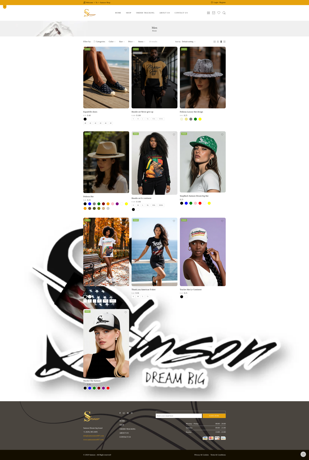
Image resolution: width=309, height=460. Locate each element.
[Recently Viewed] (303, 454)
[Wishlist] (125, 50)
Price (130, 41)
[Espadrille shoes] (106, 77)
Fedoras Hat (88, 196)
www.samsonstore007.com (93, 440)
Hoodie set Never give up (142, 112)
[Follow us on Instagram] (131, 413)
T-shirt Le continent (91, 289)
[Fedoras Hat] (106, 162)
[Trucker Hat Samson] (106, 343)
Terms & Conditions (218, 455)
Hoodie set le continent (141, 198)
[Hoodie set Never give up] (154, 77)
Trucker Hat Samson (92, 381)
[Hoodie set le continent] (154, 163)
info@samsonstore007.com (93, 436)
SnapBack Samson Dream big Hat (194, 196)
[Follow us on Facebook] (119, 413)
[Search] (224, 13)
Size (121, 41)
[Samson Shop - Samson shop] (89, 13)
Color (111, 41)
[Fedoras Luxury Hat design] (203, 77)
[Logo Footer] (91, 416)
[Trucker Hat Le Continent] (203, 252)
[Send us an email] (124, 413)
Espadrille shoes (90, 112)
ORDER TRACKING (145, 13)
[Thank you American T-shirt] (154, 252)
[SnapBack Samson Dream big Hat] (203, 161)
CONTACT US (181, 13)
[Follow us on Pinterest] (128, 413)
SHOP (128, 13)
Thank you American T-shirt (143, 289)
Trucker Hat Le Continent (191, 289)
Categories (100, 41)
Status (140, 41)
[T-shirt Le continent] (106, 252)
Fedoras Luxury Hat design (191, 112)
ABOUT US (164, 13)
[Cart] (213, 13)
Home (154, 31)
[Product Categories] (208, 13)
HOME (118, 13)
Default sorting (187, 42)
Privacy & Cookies (201, 455)
